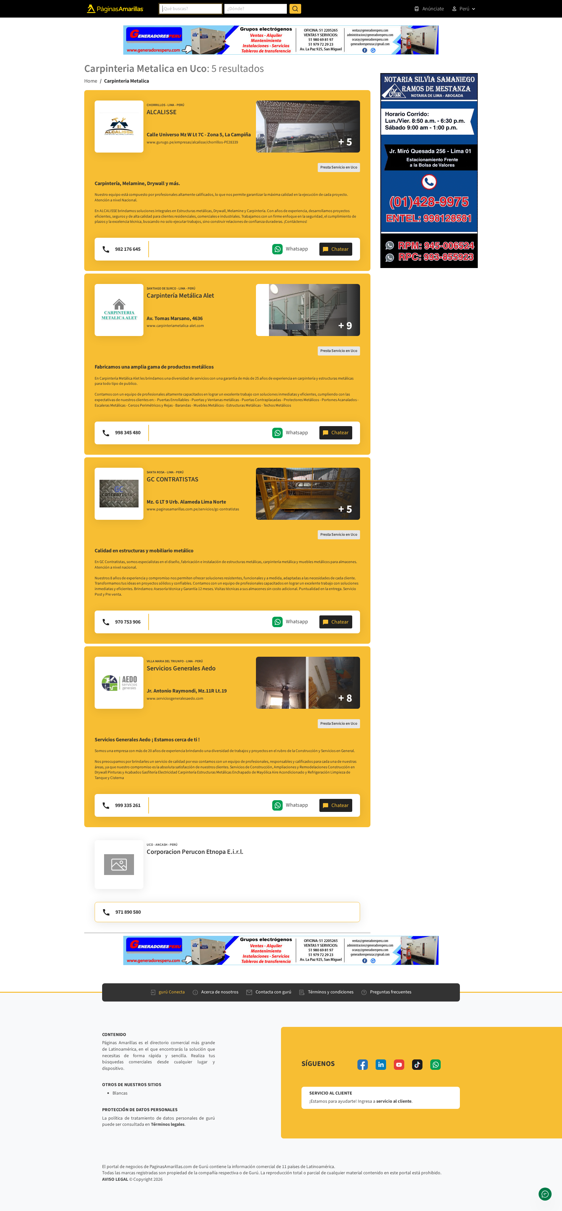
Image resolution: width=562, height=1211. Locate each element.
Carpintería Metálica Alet (180, 295)
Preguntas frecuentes (390, 992)
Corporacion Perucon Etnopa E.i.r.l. (195, 851)
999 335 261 (127, 805)
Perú (464, 8)
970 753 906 (127, 622)
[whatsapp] (435, 1064)
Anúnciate (433, 8)
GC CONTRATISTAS (172, 479)
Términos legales (167, 1124)
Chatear (340, 249)
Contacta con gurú (273, 992)
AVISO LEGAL (115, 1179)
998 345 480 (127, 432)
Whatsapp (297, 248)
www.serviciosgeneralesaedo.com (175, 698)
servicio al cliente (393, 1101)
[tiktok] (417, 1064)
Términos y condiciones (331, 992)
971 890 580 (128, 912)
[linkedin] (381, 1064)
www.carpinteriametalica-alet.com (175, 326)
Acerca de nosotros (219, 992)
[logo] (119, 127)
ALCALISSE (162, 112)
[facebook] (362, 1064)
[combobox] (190, 9)
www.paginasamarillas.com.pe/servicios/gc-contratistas (193, 509)
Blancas (120, 1093)
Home (90, 81)
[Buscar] (295, 9)
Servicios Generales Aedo (181, 668)
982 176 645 (127, 249)
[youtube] (399, 1064)
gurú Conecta (172, 992)
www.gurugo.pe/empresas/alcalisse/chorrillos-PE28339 (192, 142)
